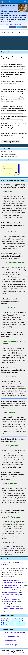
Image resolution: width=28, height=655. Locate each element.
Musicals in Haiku (9, 599)
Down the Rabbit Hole (10, 592)
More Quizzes (10, 640)
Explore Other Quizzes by (14, 632)
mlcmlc (4, 35)
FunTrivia (10, 645)
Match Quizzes (6, 619)
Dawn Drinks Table (10, 590)
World (21, 619)
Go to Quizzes (11, 636)
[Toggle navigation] (25, 1)
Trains (3, 621)
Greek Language (16, 621)
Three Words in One (10, 606)
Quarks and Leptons (10, 601)
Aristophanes (20, 625)
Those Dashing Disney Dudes (13, 608)
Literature (15, 619)
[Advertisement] (14, 42)
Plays (7, 621)
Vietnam (11, 623)
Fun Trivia (7, 1)
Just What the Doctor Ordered (13, 583)
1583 (24, 35)
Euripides (12, 625)
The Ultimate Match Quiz (12, 587)
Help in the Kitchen (9, 580)
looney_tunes (9, 548)
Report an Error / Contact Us (16, 653)
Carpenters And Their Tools (12, 585)
